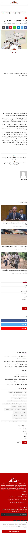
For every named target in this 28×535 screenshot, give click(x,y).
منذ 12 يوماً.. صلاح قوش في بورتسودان (18, 502)
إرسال (25, 308)
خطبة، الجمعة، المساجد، (6, 421)
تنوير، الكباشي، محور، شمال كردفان (19, 418)
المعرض (24, 12)
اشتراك (3, 514)
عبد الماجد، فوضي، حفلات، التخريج (20, 412)
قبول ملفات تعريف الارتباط (14, 531)
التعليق (25, 297)
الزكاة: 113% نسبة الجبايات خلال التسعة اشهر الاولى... (16, 384)
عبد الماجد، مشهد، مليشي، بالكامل (19, 421)
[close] (26, 522)
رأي (3, 12)
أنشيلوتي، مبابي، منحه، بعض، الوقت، (19, 415)
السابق (14, 156)
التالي (14, 161)
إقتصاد (17, 12)
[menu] (26, 2)
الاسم (26, 285)
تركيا (25, 438)
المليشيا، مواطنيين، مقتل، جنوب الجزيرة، (18, 398)
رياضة (14, 12)
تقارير (11, 12)
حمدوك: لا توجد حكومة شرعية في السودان (18, 382)
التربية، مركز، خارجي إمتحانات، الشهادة (19, 404)
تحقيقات (7, 12)
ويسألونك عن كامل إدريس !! (21, 374)
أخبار (20, 12)
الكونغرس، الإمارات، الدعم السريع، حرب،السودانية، (17, 401)
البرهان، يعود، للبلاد (6, 404)
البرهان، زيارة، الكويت (9, 409)
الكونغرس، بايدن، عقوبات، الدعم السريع (19, 406)
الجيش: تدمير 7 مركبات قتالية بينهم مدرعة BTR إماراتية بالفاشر (14, 158)
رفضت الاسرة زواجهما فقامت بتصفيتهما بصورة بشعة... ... (15, 356)
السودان (24, 431)
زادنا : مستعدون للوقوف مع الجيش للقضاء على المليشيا (16, 379)
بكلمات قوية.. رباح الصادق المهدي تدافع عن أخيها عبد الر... (14, 270)
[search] (1, 2)
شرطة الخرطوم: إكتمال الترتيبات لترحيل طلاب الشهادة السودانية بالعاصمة (14, 163)
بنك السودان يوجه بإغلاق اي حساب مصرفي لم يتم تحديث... (15, 366)
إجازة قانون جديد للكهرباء (22, 358)
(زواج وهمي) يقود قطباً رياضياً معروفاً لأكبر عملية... (16, 364)
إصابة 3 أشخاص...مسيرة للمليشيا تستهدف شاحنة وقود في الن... (14, 247)
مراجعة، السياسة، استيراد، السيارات (15, 392)
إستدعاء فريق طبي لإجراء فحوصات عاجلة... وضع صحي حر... (15, 361)
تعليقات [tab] (25, 281)
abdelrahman (24, 179)
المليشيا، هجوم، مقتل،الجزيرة (20, 409)
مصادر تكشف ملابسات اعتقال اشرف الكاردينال (17, 499)
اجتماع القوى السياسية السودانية (20, 376)
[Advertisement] (12, 7)
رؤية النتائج (19, 442)
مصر (25, 434)
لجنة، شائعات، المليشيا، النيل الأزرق (19, 395)
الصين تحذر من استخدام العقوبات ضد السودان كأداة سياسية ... (15, 223)
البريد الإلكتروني (24, 291)
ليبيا (25, 436)
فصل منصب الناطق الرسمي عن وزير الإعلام (18, 496)
